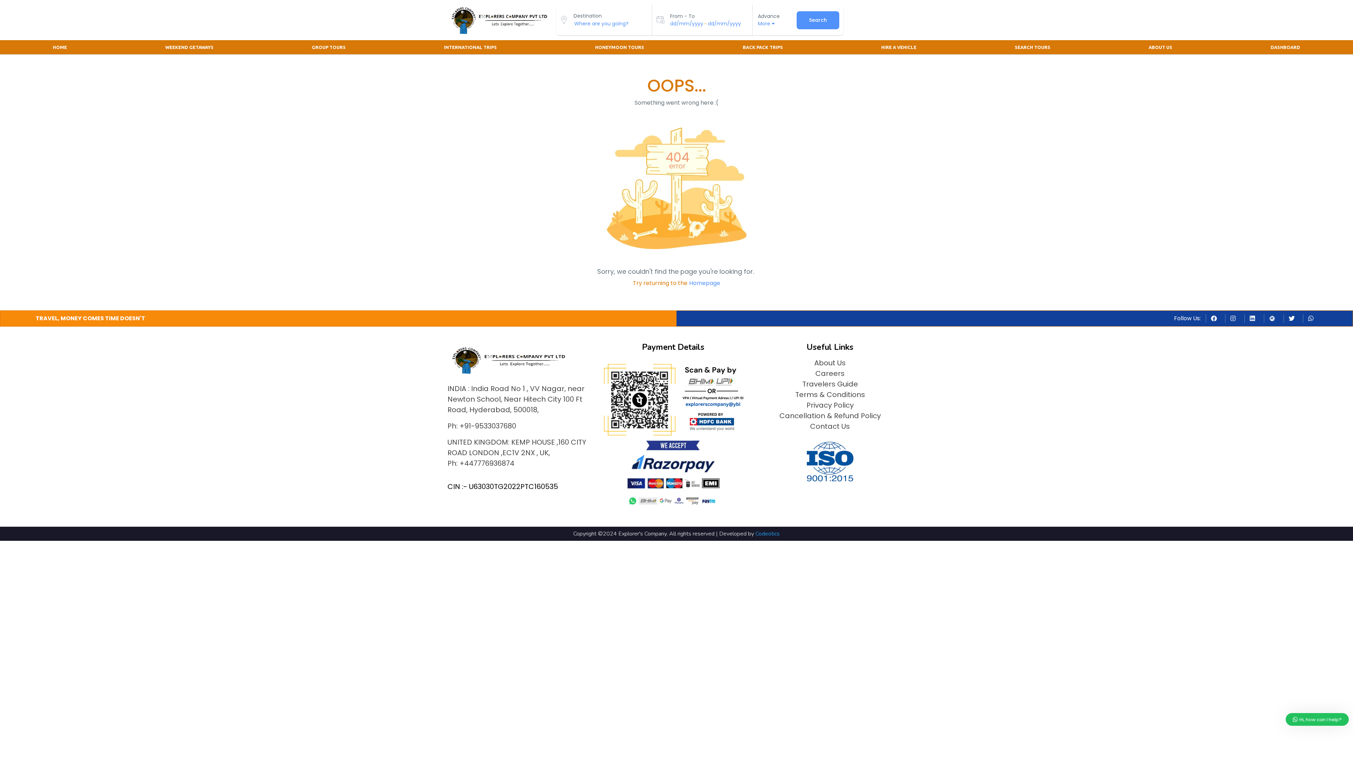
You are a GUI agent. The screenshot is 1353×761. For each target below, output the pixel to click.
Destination (588, 15)
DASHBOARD (1285, 47)
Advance (769, 16)
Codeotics (767, 534)
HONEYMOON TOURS (619, 47)
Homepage (704, 283)
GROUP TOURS (329, 47)
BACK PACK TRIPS (763, 47)
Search (818, 20)
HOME (60, 47)
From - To (682, 16)
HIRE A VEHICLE (898, 47)
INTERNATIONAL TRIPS (470, 47)
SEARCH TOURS (1032, 47)
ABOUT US (1160, 47)
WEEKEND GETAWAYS (189, 47)
